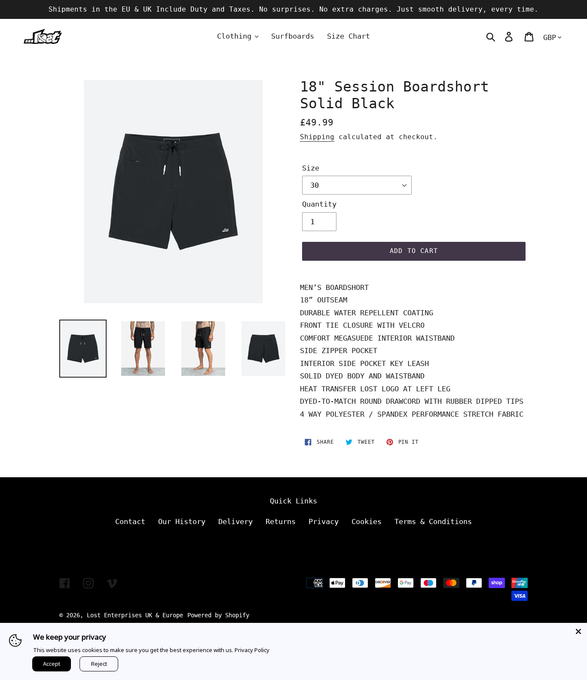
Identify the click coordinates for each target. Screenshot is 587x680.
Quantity (319, 204)
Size (310, 168)
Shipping (317, 137)
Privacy (324, 521)
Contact (130, 521)
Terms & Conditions (433, 521)
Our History (181, 521)
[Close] (578, 631)
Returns (281, 521)
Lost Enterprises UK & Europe (135, 615)
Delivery (235, 521)
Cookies (367, 521)
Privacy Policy (252, 650)
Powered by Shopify (218, 615)
